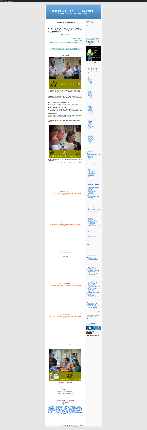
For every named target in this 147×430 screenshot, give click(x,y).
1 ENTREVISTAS (91, 175)
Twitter (67, 412)
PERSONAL (68, 410)
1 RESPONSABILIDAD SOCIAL (93, 196)
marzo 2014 (90, 81)
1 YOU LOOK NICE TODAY (92, 203)
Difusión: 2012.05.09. (65, 55)
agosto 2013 (90, 89)
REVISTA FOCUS (91, 295)
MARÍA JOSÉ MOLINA (56, 410)
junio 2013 (89, 91)
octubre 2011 (90, 112)
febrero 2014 (90, 82)
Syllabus (64, 412)
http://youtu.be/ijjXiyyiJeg (65, 252)
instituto (50, 410)
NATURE (89, 291)
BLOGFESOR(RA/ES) (91, 275)
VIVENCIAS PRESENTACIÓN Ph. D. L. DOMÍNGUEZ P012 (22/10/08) (94, 308)
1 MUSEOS (90, 190)
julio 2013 (89, 90)
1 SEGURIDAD (90, 197)
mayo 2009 (90, 143)
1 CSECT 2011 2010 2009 (92, 170)
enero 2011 (90, 122)
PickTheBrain (90, 294)
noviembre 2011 (90, 111)
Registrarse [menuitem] (11, 1)
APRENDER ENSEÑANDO (75, 406)
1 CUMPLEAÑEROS (91, 171)
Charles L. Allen (51, 408)
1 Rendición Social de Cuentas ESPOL (64, 416)
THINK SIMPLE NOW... (92, 265)
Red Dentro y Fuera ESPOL (68, 411)
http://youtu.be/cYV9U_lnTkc (65, 191)
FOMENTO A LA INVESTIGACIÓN (63, 417)
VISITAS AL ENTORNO (92, 255)
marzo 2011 (90, 120)
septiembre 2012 (91, 100)
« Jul (87, 73)
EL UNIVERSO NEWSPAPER (93, 259)
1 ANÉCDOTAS (90, 159)
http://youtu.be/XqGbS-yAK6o (65, 222)
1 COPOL (89, 169)
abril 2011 (89, 119)
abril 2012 (89, 106)
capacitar (79, 407)
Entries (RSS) (69, 426)
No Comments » (74, 417)
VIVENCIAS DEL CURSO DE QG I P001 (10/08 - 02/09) (93, 311)
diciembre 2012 (90, 97)
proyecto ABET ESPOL (53, 411)
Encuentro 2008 (90, 224)
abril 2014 (89, 80)
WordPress (83, 425)
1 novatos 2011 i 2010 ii (92, 191)
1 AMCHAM (90, 158)
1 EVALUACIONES (91, 177)
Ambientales (66, 406)
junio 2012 (89, 104)
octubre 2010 (90, 125)
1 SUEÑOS (90, 198)
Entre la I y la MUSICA (91, 260)
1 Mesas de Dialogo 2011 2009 (93, 187)
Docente (75, 408)
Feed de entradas (91, 322)
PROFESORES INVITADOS (92, 235)
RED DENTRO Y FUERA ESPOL (73, 11)
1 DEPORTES (90, 172)
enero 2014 (90, 83)
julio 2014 (89, 77)
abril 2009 (89, 144)
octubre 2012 (90, 99)
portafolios (73, 410)
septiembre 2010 (91, 126)
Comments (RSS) (77, 426)
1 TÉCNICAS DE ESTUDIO (92, 199)
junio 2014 (89, 78)
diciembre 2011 (90, 110)
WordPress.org (90, 324)
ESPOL (62, 409)
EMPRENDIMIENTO (91, 223)
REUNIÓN (50, 412)
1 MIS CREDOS (90, 188)
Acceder (89, 321)
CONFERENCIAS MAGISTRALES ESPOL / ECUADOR (93, 213)
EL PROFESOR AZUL (91, 283)
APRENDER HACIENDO (54, 407)
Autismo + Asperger (91, 206)
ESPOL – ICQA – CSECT (65, 34)
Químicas (60, 411)
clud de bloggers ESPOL (92, 276)
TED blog (89, 297)
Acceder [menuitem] (5, 1)
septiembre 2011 (90, 113)
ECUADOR (79, 408)
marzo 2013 (90, 94)
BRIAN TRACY (67, 407)
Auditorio (61, 407)
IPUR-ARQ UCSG (91, 289)
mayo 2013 (90, 92)
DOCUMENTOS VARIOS (92, 222)
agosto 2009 (90, 140)
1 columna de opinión (91, 168)
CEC (88, 208)
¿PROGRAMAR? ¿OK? (92, 258)
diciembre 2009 (90, 136)
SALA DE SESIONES (57, 412)
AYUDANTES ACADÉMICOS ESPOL (94, 207)
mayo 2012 (90, 105)
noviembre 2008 (90, 150)
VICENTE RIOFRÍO (73, 412)
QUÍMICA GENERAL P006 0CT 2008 (94, 246)
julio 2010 (89, 128)
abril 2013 (89, 93)
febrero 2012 (90, 108)
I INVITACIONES (90, 227)
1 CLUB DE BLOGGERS (92, 167)
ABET (56, 406)
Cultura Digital (90, 218)
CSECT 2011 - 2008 (91, 217)
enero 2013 (90, 96)
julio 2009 (89, 141)
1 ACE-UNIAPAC (90, 157)
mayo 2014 (90, 79)
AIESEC (89, 272)
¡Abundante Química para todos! (93, 270)
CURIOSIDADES (90, 219)
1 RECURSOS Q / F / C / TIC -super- (94, 271)
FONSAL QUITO (90, 285)
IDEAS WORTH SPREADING (93, 288)
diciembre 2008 (90, 149)
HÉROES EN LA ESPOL (92, 226)
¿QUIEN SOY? (90, 156)
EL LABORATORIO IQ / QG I (93, 282)
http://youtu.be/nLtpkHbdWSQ (65, 344)
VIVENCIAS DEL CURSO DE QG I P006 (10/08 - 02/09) (93, 313)
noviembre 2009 (90, 137)
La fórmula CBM (90, 290)
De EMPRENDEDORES (92, 280)
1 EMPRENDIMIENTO (66, 414)
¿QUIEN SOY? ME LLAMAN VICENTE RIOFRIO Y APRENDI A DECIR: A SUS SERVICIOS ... (93, 316)
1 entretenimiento (75, 414)
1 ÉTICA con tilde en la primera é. (93, 176)
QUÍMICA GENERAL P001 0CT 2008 (94, 245)
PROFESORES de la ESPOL (93, 234)
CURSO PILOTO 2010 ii (92, 220)
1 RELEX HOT (90, 193)
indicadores (79, 409)
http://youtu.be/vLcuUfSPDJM (65, 314)
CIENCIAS (57, 408)
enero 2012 (90, 109)
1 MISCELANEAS (91, 189)
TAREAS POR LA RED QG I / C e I (94, 250)
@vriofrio (53, 406)
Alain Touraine (61, 406)
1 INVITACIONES (91, 182)
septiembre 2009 (91, 139)
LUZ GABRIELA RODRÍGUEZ (93, 261)
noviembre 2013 (90, 85)
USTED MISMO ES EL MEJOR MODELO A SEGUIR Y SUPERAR (93, 304)
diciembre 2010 (90, 123)
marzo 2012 (90, 107)
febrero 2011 (90, 121)
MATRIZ (63, 410)
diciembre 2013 (90, 84)
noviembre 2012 (90, 98)
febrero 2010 (90, 134)
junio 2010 (89, 129)
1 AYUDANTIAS (58, 414)
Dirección (71, 408)
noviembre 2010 (90, 124)
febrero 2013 (90, 95)
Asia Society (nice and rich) (92, 273)
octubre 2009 (90, 138)
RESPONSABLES (78, 411)
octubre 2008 (90, 151)
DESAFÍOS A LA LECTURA (92, 221)
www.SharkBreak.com (93, 39)
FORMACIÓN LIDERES (69, 409)
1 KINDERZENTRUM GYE (92, 183)
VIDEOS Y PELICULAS (92, 254)
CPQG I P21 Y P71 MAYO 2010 (93, 216)
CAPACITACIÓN (73, 407)
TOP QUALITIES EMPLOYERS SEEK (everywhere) (93, 251)
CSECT (61, 408)
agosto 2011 (90, 114)
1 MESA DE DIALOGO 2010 (93, 186)
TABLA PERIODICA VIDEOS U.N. (93, 296)
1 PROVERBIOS (90, 192)
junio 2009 (89, 142)
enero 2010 (90, 135)
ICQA (75, 409)
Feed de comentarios (91, 323)
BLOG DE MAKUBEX (91, 274)
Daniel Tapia (66, 408)
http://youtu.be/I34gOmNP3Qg (65, 283)
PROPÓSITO (78, 410)
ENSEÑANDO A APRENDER (54, 409)
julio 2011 (89, 115)
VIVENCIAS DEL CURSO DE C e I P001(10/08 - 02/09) (93, 309)
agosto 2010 (90, 127)
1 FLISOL (89, 178)
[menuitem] (1, 1)
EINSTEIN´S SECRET (91, 281)
